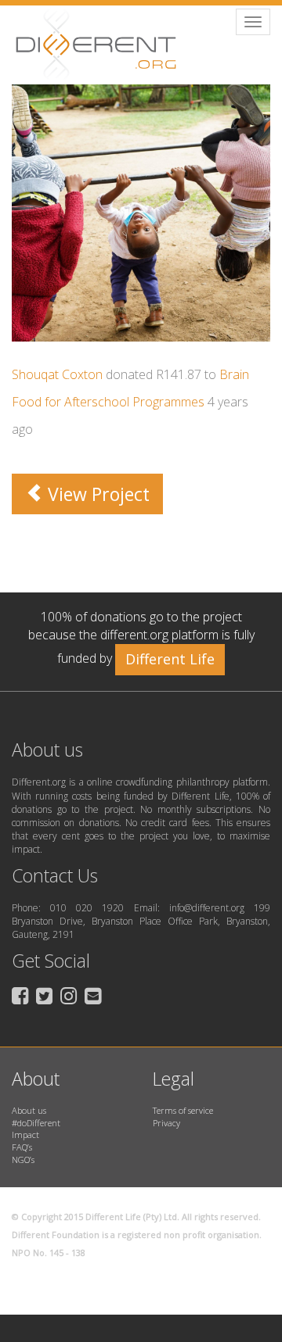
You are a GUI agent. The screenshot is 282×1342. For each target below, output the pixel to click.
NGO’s (23, 1159)
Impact (25, 1134)
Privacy (166, 1123)
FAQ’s (22, 1147)
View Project (96, 493)
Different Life (170, 659)
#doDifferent (36, 1123)
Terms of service (183, 1110)
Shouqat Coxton (57, 374)
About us (29, 1110)
